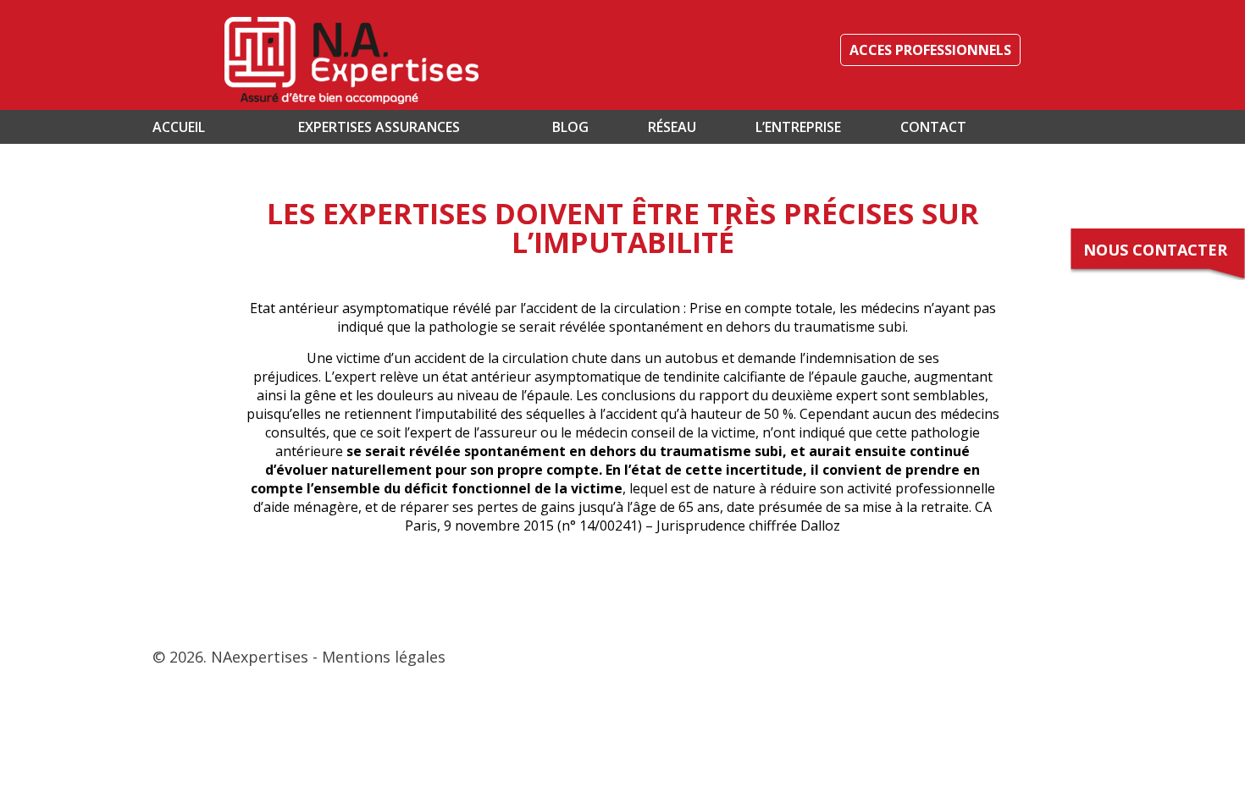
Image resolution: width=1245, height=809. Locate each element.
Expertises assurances (379, 127)
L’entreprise (798, 127)
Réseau (672, 127)
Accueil (178, 127)
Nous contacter (1155, 249)
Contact (933, 127)
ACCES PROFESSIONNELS (930, 50)
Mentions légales (383, 657)
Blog (570, 127)
